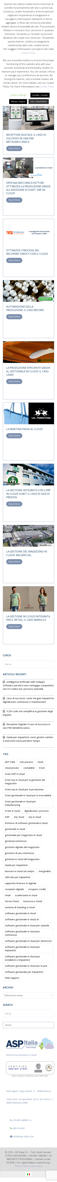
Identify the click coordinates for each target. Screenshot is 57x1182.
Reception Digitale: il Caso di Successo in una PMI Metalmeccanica (26, 138)
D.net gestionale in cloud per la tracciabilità (28, 795)
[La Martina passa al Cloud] (28, 413)
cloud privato (12, 767)
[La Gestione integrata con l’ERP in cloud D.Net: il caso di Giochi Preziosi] (28, 474)
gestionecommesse (16, 841)
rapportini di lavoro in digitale (20, 883)
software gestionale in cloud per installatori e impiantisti (22, 958)
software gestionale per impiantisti (24, 971)
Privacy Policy (21, 1165)
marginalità (45, 871)
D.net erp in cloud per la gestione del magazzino (25, 781)
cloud (40, 761)
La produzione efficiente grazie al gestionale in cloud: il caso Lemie (28, 371)
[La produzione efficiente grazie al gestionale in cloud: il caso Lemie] (28, 351)
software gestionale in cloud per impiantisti (22, 948)
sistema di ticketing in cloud (20, 907)
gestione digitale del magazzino (22, 847)
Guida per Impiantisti (16, 865)
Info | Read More (38, 101)
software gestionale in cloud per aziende (27, 925)
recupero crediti (37, 889)
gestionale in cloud (15, 828)
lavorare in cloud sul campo (19, 871)
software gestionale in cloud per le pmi (26, 965)
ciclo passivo (26, 761)
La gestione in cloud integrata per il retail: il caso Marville (28, 618)
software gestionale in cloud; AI (22, 919)
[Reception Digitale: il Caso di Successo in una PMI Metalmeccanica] (28, 112)
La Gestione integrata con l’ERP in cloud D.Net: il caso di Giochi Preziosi (28, 493)
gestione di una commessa (19, 853)
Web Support (12, 977)
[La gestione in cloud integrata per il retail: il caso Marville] (28, 598)
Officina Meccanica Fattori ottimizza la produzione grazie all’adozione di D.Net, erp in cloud (28, 188)
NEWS (8, 1025)
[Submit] (51, 664)
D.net (42, 767)
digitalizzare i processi (36, 810)
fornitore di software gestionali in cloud (26, 823)
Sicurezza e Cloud (32, 901)
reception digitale (14, 889)
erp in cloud (34, 816)
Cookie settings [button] (18, 94)
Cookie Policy (28, 52)
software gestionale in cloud (20, 913)
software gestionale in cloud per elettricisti (28, 940)
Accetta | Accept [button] (40, 95)
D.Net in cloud (12, 810)
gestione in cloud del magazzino (22, 859)
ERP (7, 816)
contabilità (29, 767)
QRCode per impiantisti (17, 877)
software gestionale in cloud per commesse (22, 933)
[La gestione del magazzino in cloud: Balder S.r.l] (28, 535)
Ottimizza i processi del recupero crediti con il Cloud (27, 252)
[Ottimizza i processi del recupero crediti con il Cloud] (28, 231)
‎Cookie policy (35, 1165)
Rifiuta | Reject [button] (18, 101)
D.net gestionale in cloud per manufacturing (20, 803)
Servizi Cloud (12, 901)
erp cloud (19, 816)
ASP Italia (10, 761)
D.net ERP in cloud (15, 773)
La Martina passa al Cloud (24, 429)
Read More (14, 148)
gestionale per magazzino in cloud (23, 835)
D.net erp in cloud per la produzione (24, 789)
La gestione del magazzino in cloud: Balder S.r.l (26, 553)
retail (7, 895)
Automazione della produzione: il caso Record (25, 308)
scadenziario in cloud (26, 895)
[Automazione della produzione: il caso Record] (28, 290)
